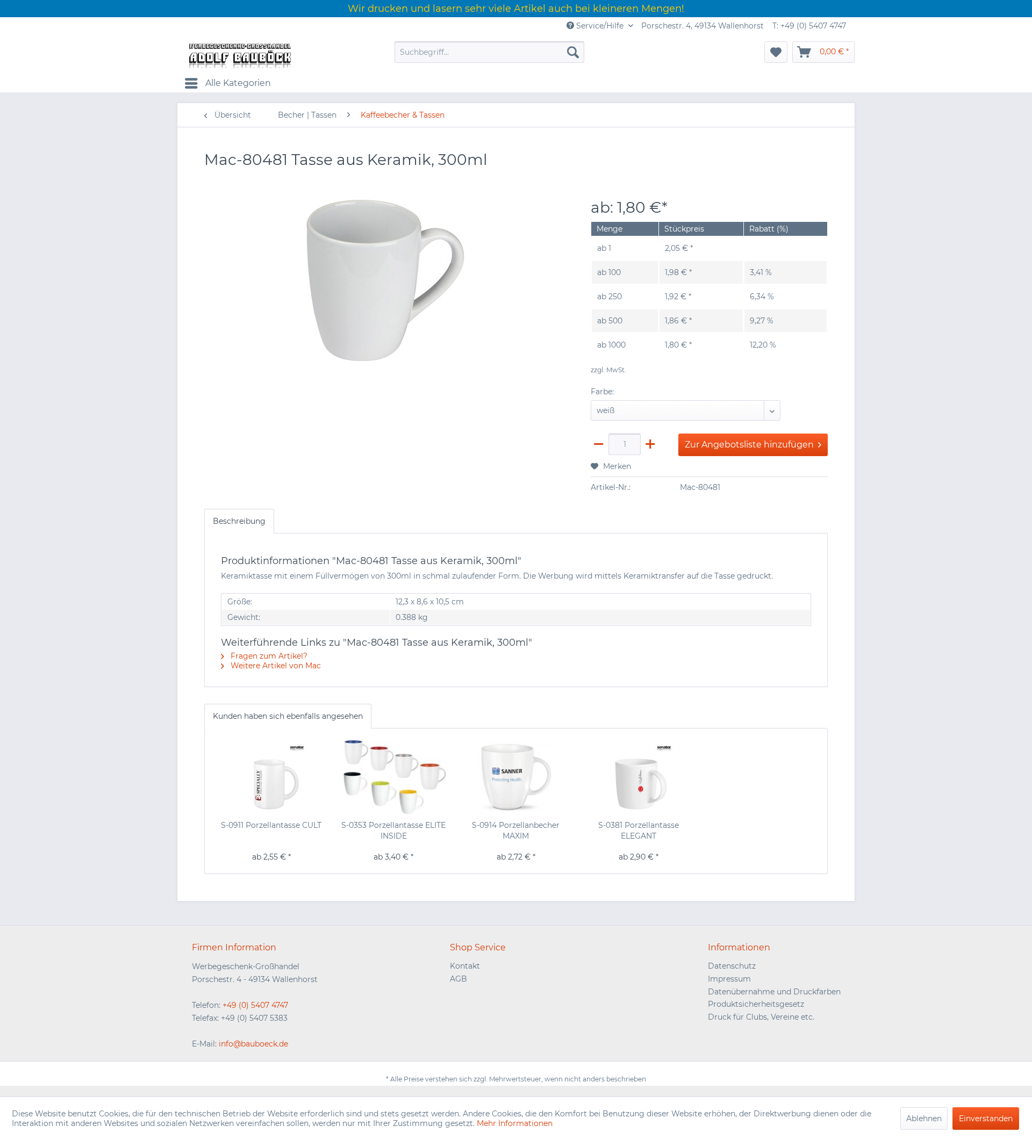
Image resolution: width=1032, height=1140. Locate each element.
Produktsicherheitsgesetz (756, 1004)
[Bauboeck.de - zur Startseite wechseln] (239, 54)
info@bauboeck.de (253, 1044)
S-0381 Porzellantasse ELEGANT (638, 830)
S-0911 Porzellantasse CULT (271, 825)
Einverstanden (986, 1118)
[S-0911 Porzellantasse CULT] (271, 776)
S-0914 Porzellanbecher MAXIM (516, 830)
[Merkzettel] (775, 52)
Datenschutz (732, 966)
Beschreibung (239, 521)
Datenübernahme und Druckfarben (774, 992)
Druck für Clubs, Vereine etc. (761, 1017)
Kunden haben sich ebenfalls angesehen (288, 716)
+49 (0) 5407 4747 (255, 1005)
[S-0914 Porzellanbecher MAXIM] (516, 776)
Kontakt (465, 966)
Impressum (729, 979)
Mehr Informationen (515, 1123)
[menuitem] (489, 52)
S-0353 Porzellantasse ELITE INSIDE (393, 830)
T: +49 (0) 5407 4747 (809, 26)
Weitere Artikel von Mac (274, 665)
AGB (458, 979)
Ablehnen (924, 1118)
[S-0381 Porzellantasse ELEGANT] (638, 776)
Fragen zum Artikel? (267, 656)
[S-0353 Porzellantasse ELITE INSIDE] (394, 776)
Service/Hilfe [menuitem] (600, 26)
